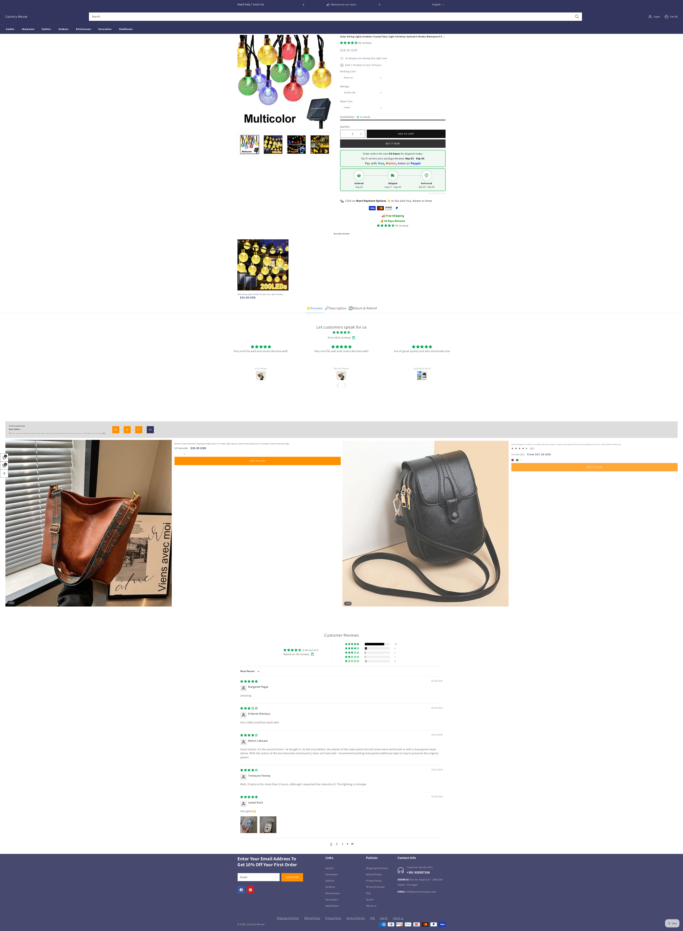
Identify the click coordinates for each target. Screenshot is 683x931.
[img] (341, 332)
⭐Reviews (314, 308)
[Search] (577, 17)
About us (371, 905)
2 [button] (337, 844)
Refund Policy (374, 874)
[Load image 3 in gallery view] (296, 144)
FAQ (368, 893)
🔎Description (335, 308)
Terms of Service (375, 887)
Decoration (331, 899)
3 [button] (342, 844)
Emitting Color (348, 71)
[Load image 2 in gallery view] (273, 144)
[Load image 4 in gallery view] (319, 144)
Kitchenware (332, 893)
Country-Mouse (256, 924)
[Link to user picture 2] (268, 824)
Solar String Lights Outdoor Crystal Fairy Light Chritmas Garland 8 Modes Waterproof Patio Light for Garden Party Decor (261, 294)
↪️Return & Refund (362, 308)
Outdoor (330, 887)
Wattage (344, 86)
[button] (379, 4)
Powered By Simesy (437, 193)
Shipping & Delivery (377, 868)
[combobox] (335, 17)
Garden (329, 868)
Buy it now (393, 143)
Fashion (330, 880)
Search (370, 899)
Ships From (346, 101)
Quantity (345, 126)
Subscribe (292, 877)
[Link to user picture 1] (248, 824)
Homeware (331, 874)
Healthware (332, 905)
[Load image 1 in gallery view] (249, 144)
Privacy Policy (374, 880)
